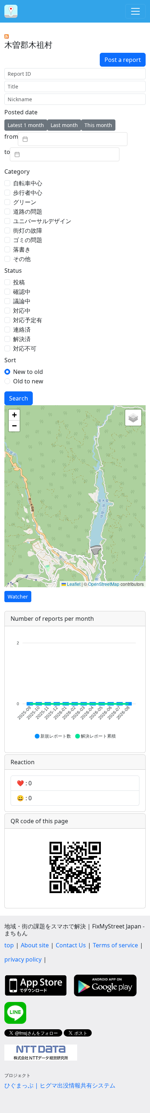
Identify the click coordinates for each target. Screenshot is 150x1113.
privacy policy (23, 959)
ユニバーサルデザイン (42, 221)
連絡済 (22, 329)
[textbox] (72, 139)
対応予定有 (27, 320)
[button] (14, 415)
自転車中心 (27, 183)
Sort (10, 360)
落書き (22, 249)
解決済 (22, 339)
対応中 (22, 311)
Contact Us (71, 945)
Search (18, 398)
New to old (28, 372)
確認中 (22, 292)
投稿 (19, 282)
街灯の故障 (27, 230)
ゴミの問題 (27, 240)
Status (13, 271)
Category (16, 171)
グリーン (24, 202)
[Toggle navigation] (135, 11)
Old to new (28, 381)
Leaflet (73, 584)
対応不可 (24, 348)
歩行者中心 (27, 193)
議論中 (22, 301)
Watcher (18, 596)
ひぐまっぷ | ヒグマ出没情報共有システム (59, 1085)
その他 (22, 259)
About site (35, 945)
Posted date (21, 112)
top (9, 945)
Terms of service (115, 945)
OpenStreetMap (103, 584)
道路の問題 (27, 212)
